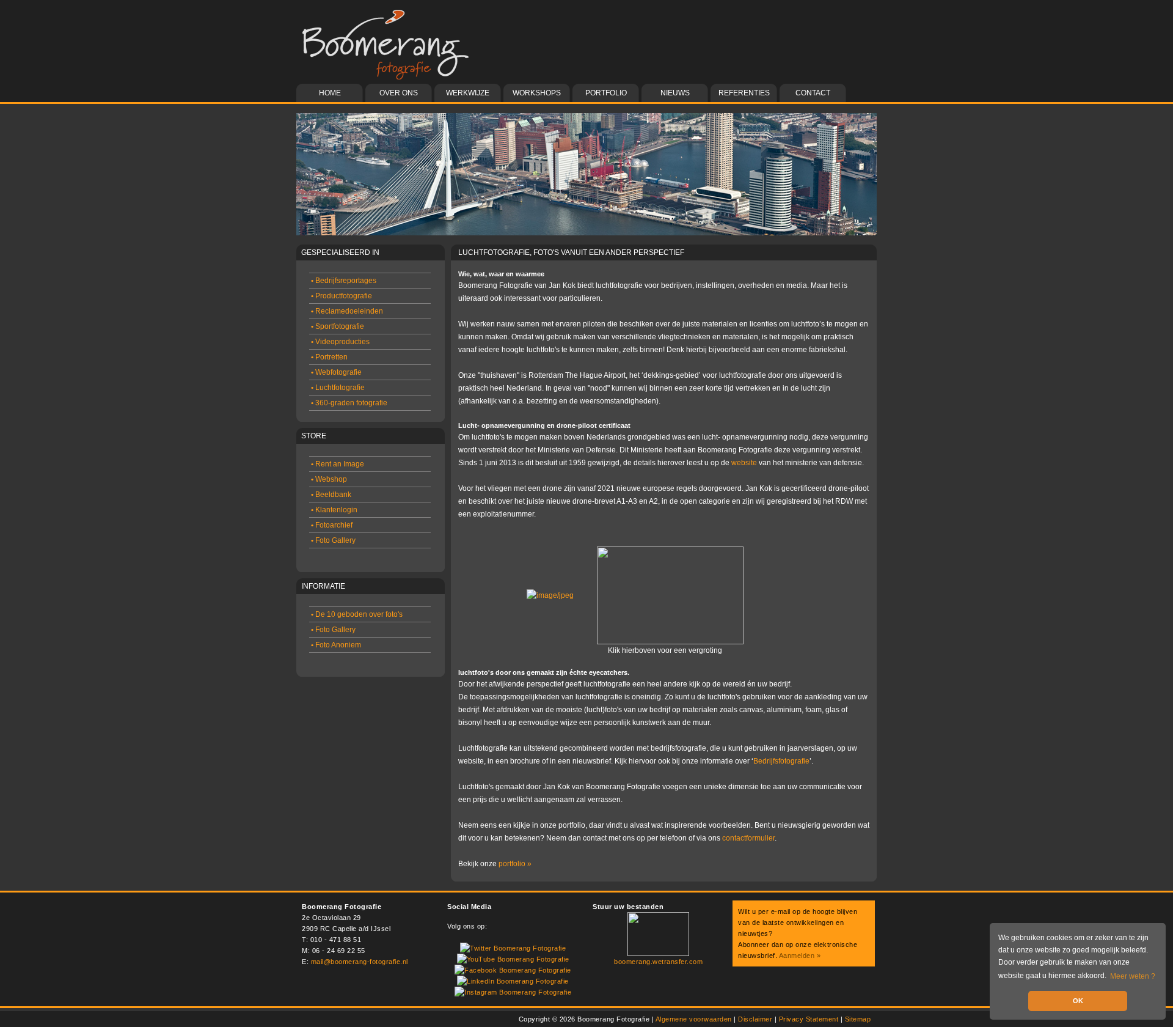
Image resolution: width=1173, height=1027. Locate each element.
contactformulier (748, 838)
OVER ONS (398, 93)
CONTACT (812, 93)
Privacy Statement (809, 1019)
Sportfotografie (337, 326)
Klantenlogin (334, 510)
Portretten (329, 357)
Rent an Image (337, 464)
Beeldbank (331, 494)
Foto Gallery (333, 540)
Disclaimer (755, 1019)
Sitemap (858, 1019)
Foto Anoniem (336, 645)
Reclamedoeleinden (347, 311)
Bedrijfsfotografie (781, 761)
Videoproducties (340, 341)
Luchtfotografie (338, 387)
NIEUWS (675, 93)
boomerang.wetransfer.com (658, 961)
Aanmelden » (800, 955)
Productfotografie (341, 296)
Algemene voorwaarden (694, 1019)
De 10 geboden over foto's (357, 614)
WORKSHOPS (537, 93)
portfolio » (515, 864)
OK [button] (1078, 1000)
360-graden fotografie (349, 403)
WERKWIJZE (467, 93)
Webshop (329, 479)
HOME (330, 93)
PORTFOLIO (606, 93)
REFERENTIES (744, 93)
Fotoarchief (332, 525)
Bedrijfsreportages (343, 280)
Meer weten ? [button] (1132, 976)
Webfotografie (336, 372)
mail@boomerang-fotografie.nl (359, 961)
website (744, 462)
